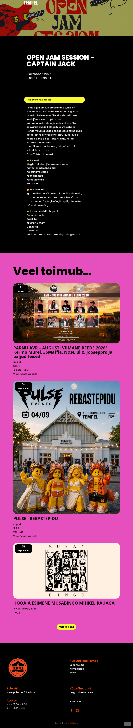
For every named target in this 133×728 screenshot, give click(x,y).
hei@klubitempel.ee (81, 692)
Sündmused (77, 665)
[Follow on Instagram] (77, 710)
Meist (73, 672)
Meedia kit (76, 701)
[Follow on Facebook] (71, 710)
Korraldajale (77, 668)
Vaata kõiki (66, 627)
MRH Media (73, 723)
